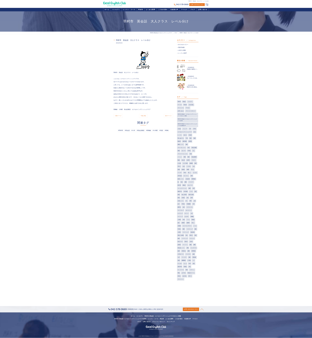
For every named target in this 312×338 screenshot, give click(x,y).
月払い (193, 223)
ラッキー (180, 172)
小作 (190, 129)
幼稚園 (191, 163)
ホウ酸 (189, 260)
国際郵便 (184, 260)
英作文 (191, 235)
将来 (179, 198)
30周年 (188, 160)
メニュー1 (185, 129)
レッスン (180, 135)
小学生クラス (181, 254)
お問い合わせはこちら (197, 5)
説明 (191, 198)
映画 (187, 270)
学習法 (183, 204)
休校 (179, 260)
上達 (194, 201)
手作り (179, 166)
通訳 (190, 257)
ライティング (186, 232)
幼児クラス (180, 241)
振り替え (185, 276)
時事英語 (194, 179)
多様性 (179, 245)
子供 (187, 138)
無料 (187, 144)
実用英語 (194, 251)
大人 (194, 151)
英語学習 (180, 266)
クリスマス (188, 254)
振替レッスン (181, 179)
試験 (188, 248)
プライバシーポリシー (191, 111)
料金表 (185, 105)
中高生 (179, 229)
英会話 (184, 101)
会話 (184, 207)
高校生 (184, 185)
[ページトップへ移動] (202, 309)
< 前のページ (118, 116)
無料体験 (185, 141)
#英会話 (127, 130)
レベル (195, 226)
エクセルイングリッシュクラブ (185, 132)
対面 (195, 235)
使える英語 (184, 194)
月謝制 (179, 226)
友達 (195, 191)
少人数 (179, 163)
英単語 (193, 219)
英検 (179, 151)
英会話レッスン (181, 248)
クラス (191, 191)
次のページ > (168, 116)
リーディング (185, 238)
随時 (184, 229)
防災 (182, 182)
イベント (180, 157)
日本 (194, 204)
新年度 (179, 185)
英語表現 (193, 232)
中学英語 (186, 191)
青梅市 (183, 223)
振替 (179, 251)
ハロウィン (192, 270)
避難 (186, 182)
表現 (179, 194)
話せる (185, 135)
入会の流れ (191, 105)
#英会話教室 (140, 130)
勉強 (179, 160)
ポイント (187, 213)
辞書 (179, 169)
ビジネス (195, 172)
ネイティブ (180, 216)
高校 (191, 245)
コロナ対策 (185, 163)
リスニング (192, 238)
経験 (189, 251)
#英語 (161, 130)
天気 (190, 266)
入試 (192, 213)
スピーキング (181, 210)
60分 (195, 132)
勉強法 (179, 141)
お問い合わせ (181, 111)
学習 (184, 219)
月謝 (191, 154)
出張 (194, 188)
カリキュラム (190, 207)
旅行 (179, 223)
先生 (188, 198)
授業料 (188, 223)
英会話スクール (191, 273)
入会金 (179, 129)
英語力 (186, 241)
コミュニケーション (182, 188)
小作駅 (179, 219)
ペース (188, 219)
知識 (194, 138)
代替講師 (189, 204)
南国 (194, 254)
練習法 (179, 207)
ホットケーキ (181, 270)
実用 (192, 176)
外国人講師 (194, 147)
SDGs (185, 172)
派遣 (195, 163)
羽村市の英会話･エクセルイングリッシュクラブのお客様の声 (187, 124)
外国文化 (184, 251)
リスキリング (190, 229)
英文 (187, 235)
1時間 (188, 169)
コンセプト (190, 101)
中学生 (189, 151)
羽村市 (179, 101)
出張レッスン (181, 201)
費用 (194, 245)
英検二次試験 (181, 235)
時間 (190, 188)
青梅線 (192, 216)
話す (179, 204)
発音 (194, 263)
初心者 (183, 160)
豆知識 (190, 135)
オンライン (186, 176)
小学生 (194, 129)
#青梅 (166, 130)
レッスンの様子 (182, 53)
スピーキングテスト (187, 226)
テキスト (194, 160)
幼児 (189, 147)
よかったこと (189, 210)
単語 (179, 238)
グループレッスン (182, 147)
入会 (194, 166)
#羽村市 (120, 130)
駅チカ (190, 276)
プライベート (181, 279)
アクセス (188, 108)
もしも (185, 263)
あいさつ (184, 151)
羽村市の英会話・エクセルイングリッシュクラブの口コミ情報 (187, 115)
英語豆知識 (181, 47)
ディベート (185, 245)
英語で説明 (191, 194)
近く (187, 201)
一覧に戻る (143, 116)
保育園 (190, 141)
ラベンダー (184, 257)
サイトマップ (171, 322)
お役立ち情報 (182, 50)
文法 (184, 166)
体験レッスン (181, 144)
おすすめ (184, 273)
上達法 (191, 241)
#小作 (133, 130)
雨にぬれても (181, 138)
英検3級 (194, 257)
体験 (195, 229)
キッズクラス (194, 248)
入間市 (179, 232)
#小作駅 (155, 130)
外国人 (179, 276)
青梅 (185, 157)
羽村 (191, 201)
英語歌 (183, 169)
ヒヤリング (180, 213)
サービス (180, 105)
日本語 (183, 198)
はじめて (187, 216)
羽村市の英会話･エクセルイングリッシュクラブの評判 (187, 120)
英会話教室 (194, 157)
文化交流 (188, 179)
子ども (192, 169)
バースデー (191, 182)
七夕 (179, 257)
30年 (190, 263)
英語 (191, 138)
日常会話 (180, 176)
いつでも (189, 166)
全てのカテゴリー (183, 45)
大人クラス (190, 185)
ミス (194, 260)
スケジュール (181, 108)
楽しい (189, 172)
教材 (189, 157)
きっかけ (180, 263)
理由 (179, 273)
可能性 (185, 266)
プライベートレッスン (183, 154)
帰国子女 (180, 191)
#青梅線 (148, 130)
